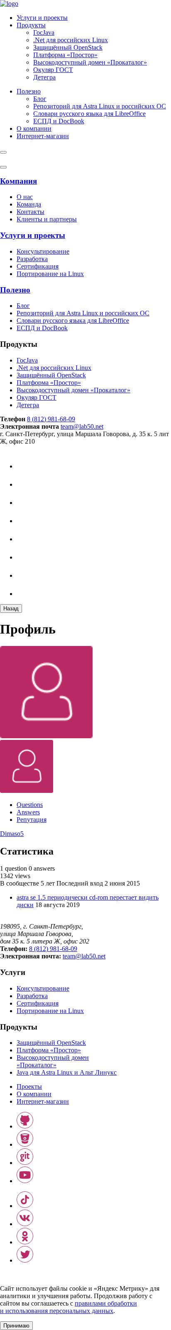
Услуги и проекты (42, 17)
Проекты (29, 1086)
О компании (34, 128)
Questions (30, 804)
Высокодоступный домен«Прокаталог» (53, 1061)
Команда (29, 204)
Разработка (32, 258)
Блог (39, 98)
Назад (11, 608)
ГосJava (43, 32)
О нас (25, 196)
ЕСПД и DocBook (58, 121)
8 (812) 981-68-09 (51, 419)
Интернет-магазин (43, 1101)
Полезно (29, 91)
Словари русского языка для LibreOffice (89, 113)
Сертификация (38, 266)
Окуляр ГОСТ (53, 69)
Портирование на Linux (50, 273)
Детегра (44, 77)
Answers (28, 812)
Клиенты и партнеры (47, 219)
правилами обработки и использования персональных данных (68, 1307)
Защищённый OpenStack (68, 47)
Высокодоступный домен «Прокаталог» (90, 62)
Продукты (31, 25)
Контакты (30, 211)
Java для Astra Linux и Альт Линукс (67, 1072)
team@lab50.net (82, 426)
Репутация (31, 819)
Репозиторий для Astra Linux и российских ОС (99, 106)
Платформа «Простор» (65, 54)
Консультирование (43, 251)
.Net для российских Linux (70, 39)
